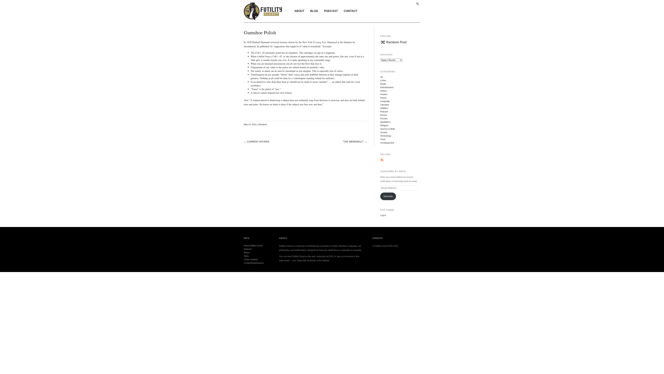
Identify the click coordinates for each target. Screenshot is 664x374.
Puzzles (384, 118)
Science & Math (387, 129)
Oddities (384, 108)
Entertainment (386, 87)
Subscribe (388, 196)
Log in (383, 215)
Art (381, 77)
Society (383, 132)
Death (383, 84)
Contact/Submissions (254, 263)
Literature (262, 124)
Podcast (331, 11)
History (383, 91)
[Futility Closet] (263, 18)
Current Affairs (258, 141)
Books (247, 252)
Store (246, 256)
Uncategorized (387, 143)
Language (385, 101)
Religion (384, 125)
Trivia (382, 139)
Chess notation (251, 259)
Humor (383, 98)
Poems (383, 115)
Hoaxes (384, 94)
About (299, 11)
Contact (350, 11)
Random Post (396, 42)
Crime (383, 80)
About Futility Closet (253, 245)
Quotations (385, 122)
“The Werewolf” (353, 141)
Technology (385, 136)
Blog (314, 11)
